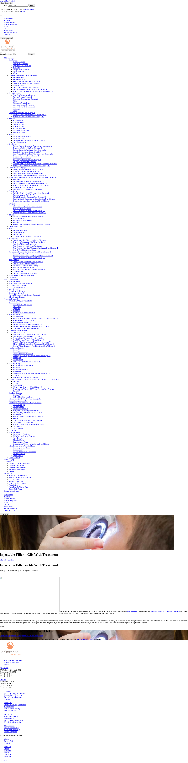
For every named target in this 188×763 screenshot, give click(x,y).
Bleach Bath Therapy (16, 489)
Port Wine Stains (18, 218)
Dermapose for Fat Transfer (18, 330)
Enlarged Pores (18, 85)
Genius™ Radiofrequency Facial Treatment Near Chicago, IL (34, 346)
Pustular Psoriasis (19, 128)
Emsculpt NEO (18, 407)
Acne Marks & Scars (20, 230)
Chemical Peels (18, 440)
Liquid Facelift (18, 316)
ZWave (15, 418)
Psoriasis (12, 119)
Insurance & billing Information (15, 705)
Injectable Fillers (14, 315)
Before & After (9, 22)
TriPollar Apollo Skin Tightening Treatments (28, 424)
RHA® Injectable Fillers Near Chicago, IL (27, 324)
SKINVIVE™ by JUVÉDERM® (20, 301)
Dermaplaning (18, 450)
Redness (11, 215)
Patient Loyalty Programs (17, 483)
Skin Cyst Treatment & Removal (24, 95)
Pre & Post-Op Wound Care (18, 487)
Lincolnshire (8, 18)
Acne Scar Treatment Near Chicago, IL (26, 87)
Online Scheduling (10, 32)
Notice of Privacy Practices (18, 475)
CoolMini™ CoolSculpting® (23, 422)
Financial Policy (9, 718)
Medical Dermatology (11, 279)
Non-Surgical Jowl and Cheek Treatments (27, 246)
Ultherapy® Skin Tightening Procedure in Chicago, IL (31, 356)
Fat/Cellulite (13, 191)
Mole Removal (14, 289)
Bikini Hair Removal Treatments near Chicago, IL (30, 183)
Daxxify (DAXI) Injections (22, 305)
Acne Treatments (14, 432)
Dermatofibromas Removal (22, 97)
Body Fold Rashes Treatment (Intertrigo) (27, 152)
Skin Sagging (13, 238)
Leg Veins (12, 277)
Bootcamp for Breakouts (21, 434)
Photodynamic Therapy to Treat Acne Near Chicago (31, 444)
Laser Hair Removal (16, 428)
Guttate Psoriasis (18, 124)
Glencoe (7, 20)
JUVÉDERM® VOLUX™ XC (24, 320)
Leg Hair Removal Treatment (23, 187)
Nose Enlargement (19, 142)
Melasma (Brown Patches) (22, 209)
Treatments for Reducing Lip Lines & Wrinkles (29, 269)
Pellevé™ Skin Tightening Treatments (26, 377)
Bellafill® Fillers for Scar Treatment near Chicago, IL (31, 326)
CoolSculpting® (19, 405)
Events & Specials (10, 24)
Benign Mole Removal (21, 70)
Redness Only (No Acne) (21, 136)
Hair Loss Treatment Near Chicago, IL (22, 113)
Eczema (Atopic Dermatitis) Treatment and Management (32, 146)
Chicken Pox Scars (19, 232)
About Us (7, 462)
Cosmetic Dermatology (12, 299)
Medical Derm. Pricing (16, 481)
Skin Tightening (14, 364)
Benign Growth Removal (17, 285)
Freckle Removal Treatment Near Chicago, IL (29, 211)
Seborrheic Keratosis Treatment (24, 107)
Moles (15, 73)
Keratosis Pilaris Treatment (22, 158)
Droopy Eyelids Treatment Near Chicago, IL (28, 169)
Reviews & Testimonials (17, 469)
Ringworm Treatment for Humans (24, 162)
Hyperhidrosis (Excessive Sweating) (21, 275)
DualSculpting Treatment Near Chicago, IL (28, 413)
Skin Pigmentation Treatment (19, 205)
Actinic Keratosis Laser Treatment (20, 283)
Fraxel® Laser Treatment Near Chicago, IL (28, 338)
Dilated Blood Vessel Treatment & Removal (28, 217)
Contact (7, 743)
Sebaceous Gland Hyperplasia (23, 105)
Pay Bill (7, 28)
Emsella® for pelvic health (18, 401)
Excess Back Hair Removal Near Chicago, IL (28, 181)
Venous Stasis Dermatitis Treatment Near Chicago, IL (31, 166)
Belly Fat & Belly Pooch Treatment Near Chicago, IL (31, 193)
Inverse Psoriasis (18, 126)
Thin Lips (12, 203)
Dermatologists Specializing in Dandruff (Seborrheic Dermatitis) (35, 164)
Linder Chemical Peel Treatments (24, 452)
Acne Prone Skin (19, 79)
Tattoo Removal (14, 458)
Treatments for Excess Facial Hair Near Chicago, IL (31, 185)
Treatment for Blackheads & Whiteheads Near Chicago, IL (33, 91)
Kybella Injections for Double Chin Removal (28, 416)
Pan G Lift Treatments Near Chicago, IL (27, 362)
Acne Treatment (14, 281)
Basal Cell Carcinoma (20, 64)
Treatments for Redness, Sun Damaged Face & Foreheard (33, 256)
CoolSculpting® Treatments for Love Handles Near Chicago (34, 199)
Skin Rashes (13, 144)
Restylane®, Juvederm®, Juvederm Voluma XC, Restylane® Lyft (35, 318)
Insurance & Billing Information (20, 477)
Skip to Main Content (7, 1)
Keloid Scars (17, 234)
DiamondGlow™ (19, 454)
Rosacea (11, 134)
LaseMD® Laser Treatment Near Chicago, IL (28, 340)
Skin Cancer (13, 60)
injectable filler (132, 611)
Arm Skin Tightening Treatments (24, 244)
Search (31, 5)
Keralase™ (17, 395)
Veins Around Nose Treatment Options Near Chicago (31, 224)
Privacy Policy (9, 741)
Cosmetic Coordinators (16, 465)
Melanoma (16, 68)
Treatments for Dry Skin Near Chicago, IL (27, 148)
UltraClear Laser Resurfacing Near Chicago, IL (29, 334)
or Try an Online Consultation (32, 636)
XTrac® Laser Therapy (17, 297)
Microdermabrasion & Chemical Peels (22, 446)
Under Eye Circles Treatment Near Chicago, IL (29, 173)
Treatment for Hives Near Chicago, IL (26, 156)
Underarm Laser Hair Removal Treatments (27, 189)
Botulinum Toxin (14, 303)
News (6, 26)
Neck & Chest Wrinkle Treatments (25, 273)
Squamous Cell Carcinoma (22, 66)
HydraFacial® (18, 456)
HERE (23, 11)
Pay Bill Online (14, 479)
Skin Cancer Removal (16, 293)
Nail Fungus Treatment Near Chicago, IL (27, 160)
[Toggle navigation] (1, 52)
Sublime (16, 375)
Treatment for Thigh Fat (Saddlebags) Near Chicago (31, 201)
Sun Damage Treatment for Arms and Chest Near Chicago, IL (30, 252)
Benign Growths (14, 93)
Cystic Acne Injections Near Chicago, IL (27, 83)
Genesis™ (16, 391)
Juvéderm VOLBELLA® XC (23, 322)
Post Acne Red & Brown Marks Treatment (27, 207)
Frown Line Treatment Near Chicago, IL (27, 266)
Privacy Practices (10, 711)
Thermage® (17, 358)
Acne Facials (17, 438)
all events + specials (7, 560)
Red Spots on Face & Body (22, 220)
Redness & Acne (19, 138)
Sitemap (7, 739)
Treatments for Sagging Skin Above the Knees (29, 242)
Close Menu (4, 514)
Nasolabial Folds (19, 271)
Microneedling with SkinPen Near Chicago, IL (25, 399)
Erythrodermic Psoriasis (21, 130)
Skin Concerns (9, 58)
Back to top (4, 760)
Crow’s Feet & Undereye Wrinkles (25, 264)
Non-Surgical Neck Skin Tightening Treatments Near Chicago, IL (35, 248)
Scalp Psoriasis (18, 121)
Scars (10, 228)
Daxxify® (176, 611)
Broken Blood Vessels (20, 254)
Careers (11, 471)
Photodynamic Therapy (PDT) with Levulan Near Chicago (33, 389)
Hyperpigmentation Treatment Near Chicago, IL (29, 213)
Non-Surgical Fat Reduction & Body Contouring (25, 403)
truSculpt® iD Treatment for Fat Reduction (28, 420)
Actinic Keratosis (19, 62)
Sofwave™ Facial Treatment (23, 354)
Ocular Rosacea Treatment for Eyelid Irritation (29, 140)
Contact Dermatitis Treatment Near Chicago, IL (29, 150)
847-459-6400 (29, 9)
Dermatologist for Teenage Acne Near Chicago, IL (30, 89)
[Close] (1, 15)
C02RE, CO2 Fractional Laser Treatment (27, 336)
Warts (15, 111)
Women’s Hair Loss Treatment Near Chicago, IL (29, 115)
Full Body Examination (17, 287)
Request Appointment (11, 491)
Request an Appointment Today (11, 636)
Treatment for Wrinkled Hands (23, 267)
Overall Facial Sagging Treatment (24, 250)
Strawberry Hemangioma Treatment (25, 99)
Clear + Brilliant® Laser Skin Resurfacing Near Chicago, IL (34, 344)
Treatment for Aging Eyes (17, 168)
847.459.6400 (9, 30)
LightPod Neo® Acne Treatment (24, 436)
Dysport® (16, 309)
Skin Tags (16, 109)
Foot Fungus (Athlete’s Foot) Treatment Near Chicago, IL (33, 154)
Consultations (13, 485)
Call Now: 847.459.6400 (13, 660)
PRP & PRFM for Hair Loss (23, 397)
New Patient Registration (13, 722)
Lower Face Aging (15, 226)
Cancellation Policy (11, 716)
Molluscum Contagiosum (21, 103)
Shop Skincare (9, 34)
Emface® (16, 350)
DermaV (16, 381)
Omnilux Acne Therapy (21, 442)
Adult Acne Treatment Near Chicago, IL (27, 81)
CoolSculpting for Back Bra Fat (24, 195)
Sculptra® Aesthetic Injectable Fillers (26, 328)
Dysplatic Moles (18, 72)
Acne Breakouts (18, 77)
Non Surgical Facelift (16, 348)
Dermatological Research (17, 467)
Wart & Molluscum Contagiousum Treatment (24, 295)
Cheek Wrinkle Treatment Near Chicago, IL (28, 262)
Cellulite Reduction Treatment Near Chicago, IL (29, 197)
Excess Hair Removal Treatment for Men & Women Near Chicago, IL (33, 177)
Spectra (15, 383)
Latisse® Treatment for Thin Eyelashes (26, 171)
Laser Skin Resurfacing (17, 332)
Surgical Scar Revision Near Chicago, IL (27, 236)
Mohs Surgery (9, 460)
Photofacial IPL (18, 385)
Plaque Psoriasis (18, 122)
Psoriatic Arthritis (19, 132)
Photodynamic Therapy (17, 291)
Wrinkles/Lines (14, 260)
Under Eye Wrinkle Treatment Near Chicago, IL (29, 175)
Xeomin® (16, 311)
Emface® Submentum (20, 352)
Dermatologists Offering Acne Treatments (23, 75)
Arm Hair (16, 179)
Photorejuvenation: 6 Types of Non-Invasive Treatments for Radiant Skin (34, 379)
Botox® (154, 611)
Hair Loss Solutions (15, 393)
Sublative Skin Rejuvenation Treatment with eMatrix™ (32, 342)
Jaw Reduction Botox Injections (24, 313)
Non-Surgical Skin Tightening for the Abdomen (29, 240)
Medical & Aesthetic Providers (19, 463)
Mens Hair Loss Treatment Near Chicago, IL (28, 117)
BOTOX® (17, 307)
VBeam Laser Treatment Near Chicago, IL (27, 387)
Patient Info (8, 473)
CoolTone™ (17, 426)
